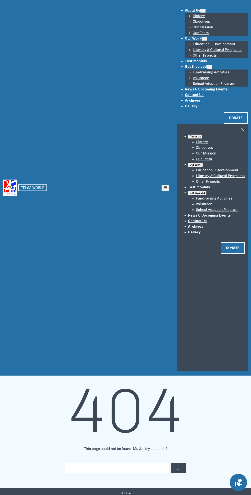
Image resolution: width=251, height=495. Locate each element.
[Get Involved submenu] (209, 67)
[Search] (178, 468)
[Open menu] (165, 188)
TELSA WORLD (33, 188)
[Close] (242, 129)
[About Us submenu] (203, 11)
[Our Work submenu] (204, 39)
